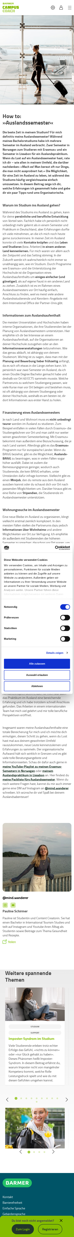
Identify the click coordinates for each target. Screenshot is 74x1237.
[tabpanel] (35, 1036)
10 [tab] (36, 1101)
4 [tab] (31, 1098)
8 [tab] (52, 1098)
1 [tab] (16, 1098)
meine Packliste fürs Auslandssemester (29, 779)
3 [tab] (26, 1098)
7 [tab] (47, 1098)
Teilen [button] (12, 942)
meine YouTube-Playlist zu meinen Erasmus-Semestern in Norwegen (32, 768)
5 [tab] (36, 1098)
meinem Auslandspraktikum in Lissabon (28, 773)
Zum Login (23, 1229)
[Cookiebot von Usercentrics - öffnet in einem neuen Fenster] (55, 548)
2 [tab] (21, 1098)
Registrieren (50, 1229)
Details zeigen (54, 652)
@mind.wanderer (57, 788)
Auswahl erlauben (37, 674)
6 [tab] (41, 1098)
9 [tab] (57, 1098)
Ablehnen (37, 686)
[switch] (65, 617)
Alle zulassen (37, 663)
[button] (53, 7)
